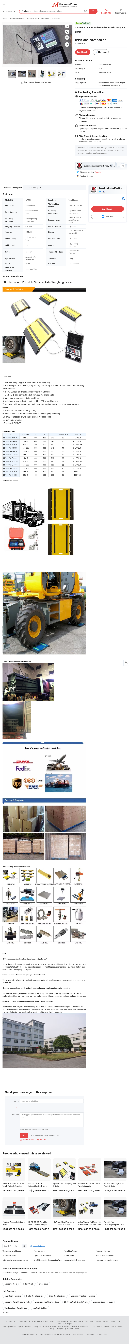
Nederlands (84, 1326)
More (5, 1312)
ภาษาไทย (120, 1326)
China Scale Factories (57, 1296)
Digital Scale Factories (34, 1296)
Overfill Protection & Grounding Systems (49, 1260)
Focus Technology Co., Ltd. (48, 1334)
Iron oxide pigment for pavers (106, 1260)
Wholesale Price (75, 1321)
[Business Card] (123, 198)
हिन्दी (112, 1326)
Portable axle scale (102, 1251)
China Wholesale (62, 1321)
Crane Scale (43, 1284)
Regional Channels (102, 1321)
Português (37, 1326)
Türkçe (52, 1329)
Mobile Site (60, 1324)
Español (28, 1326)
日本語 (106, 1326)
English (20, 1326)
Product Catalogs (38, 1246)
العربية (92, 1326)
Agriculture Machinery (42, 1255)
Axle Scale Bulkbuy (40, 1308)
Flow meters (38, 1251)
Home (5, 18)
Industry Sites (88, 1321)
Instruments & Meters (16, 18)
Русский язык (56, 1326)
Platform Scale (28, 1284)
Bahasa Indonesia (73, 1329)
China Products (23, 1321)
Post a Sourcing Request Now (33, 1140)
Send (24, 1135)
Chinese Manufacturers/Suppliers (42, 1321)
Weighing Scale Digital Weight (16, 1308)
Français (46, 1326)
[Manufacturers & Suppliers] (64, 4)
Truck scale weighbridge (12, 1251)
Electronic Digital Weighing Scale (17, 1302)
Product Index (115, 1321)
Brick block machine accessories (15, 1260)
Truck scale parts (9, 1255)
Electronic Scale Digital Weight (76, 1302)
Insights (69, 1324)
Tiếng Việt (60, 1329)
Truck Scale (56, 18)
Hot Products (10, 1321)
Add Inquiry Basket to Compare (37, 82)
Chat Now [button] (102, 52)
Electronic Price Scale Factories (83, 1296)
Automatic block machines (74, 1260)
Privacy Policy (102, 1334)
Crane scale (69, 1255)
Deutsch (74, 1326)
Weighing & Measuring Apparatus (38, 18)
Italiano (66, 1326)
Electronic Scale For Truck (103, 1302)
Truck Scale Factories (13, 1296)
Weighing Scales (70, 1251)
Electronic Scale (11, 1284)
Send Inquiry (82, 52)
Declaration (90, 1334)
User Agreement (78, 1334)
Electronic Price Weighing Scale (47, 1302)
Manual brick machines (104, 1255)
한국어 (99, 1326)
